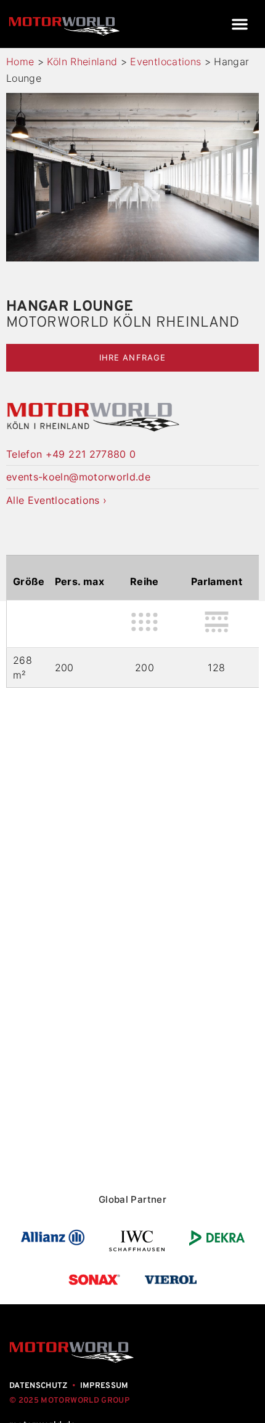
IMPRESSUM (104, 1386)
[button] (240, 24)
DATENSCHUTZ (38, 1386)
